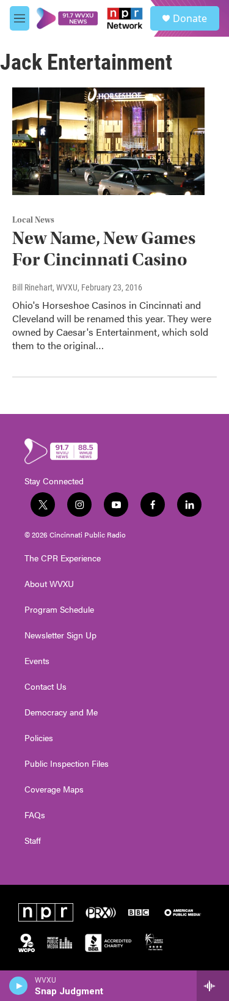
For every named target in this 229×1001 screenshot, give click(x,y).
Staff (32, 841)
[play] (18, 986)
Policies (38, 738)
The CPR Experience (62, 558)
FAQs (34, 815)
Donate (190, 18)
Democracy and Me (61, 712)
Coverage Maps (54, 789)
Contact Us (45, 687)
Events (36, 661)
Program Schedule (59, 610)
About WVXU (49, 584)
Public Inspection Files (66, 764)
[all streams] (213, 985)
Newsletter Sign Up (60, 635)
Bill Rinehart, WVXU (45, 287)
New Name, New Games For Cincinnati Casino (103, 248)
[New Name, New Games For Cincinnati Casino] (108, 141)
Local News (33, 220)
